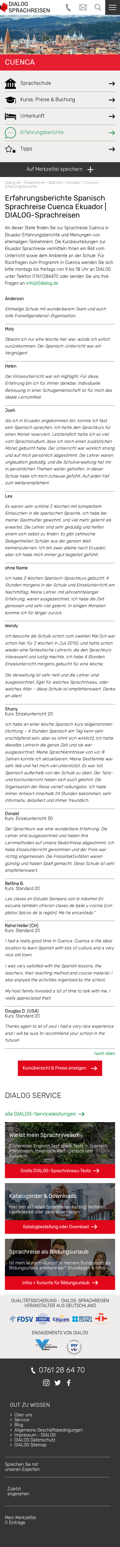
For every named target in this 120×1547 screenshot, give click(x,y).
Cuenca (20, 62)
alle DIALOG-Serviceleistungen (40, 1114)
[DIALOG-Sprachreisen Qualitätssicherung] (58, 1324)
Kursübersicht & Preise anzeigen (54, 1068)
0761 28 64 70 (62, 1370)
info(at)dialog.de (42, 283)
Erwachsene (34, 182)
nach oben (104, 1053)
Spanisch (55, 182)
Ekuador (74, 182)
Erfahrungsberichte (21, 186)
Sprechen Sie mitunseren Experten (22, 1467)
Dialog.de (13, 182)
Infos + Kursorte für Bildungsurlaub (56, 1283)
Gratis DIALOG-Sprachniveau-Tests (56, 1170)
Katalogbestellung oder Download (56, 1226)
